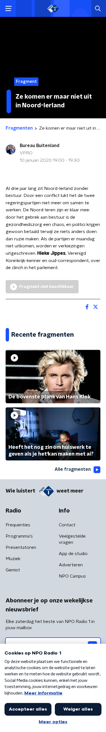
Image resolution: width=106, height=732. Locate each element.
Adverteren (71, 565)
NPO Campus (72, 576)
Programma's (19, 536)
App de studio (73, 553)
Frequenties (18, 525)
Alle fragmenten (73, 469)
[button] (8, 8)
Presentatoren (21, 547)
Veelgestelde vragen (72, 539)
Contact (67, 525)
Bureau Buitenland (39, 145)
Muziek (13, 558)
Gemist (13, 570)
